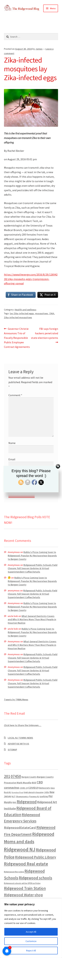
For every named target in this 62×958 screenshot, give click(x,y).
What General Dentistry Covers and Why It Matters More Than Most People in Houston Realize (32, 620)
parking (44, 796)
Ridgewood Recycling (14, 871)
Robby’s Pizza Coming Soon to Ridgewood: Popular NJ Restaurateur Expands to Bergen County (32, 556)
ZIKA (51, 313)
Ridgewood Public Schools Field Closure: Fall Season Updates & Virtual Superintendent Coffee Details (32, 568)
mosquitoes (41, 313)
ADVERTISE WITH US (18, 743)
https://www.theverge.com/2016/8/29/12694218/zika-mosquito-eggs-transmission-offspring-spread (31, 279)
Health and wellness (25, 309)
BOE (34, 782)
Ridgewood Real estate (26, 864)
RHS (14, 802)
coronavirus (11, 788)
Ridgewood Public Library (35, 857)
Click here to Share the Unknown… (23, 725)
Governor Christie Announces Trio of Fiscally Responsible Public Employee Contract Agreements (17, 338)
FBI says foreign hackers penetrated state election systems (44, 333)
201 (7, 776)
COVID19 (33, 787)
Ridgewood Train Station (25, 888)
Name (12, 443)
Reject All (31, 950)
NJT (14, 796)
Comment (15, 395)
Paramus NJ (34, 796)
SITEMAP (12, 749)
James (39, 48)
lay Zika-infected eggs (22, 313)
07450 (16, 776)
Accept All (31, 931)
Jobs (46, 792)
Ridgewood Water (19, 894)
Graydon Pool (17, 792)
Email (11, 459)
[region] (31, 928)
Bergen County (29, 776)
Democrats (44, 787)
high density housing (34, 792)
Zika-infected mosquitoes (18, 317)
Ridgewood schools (35, 877)
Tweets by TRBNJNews (16, 699)
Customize (31, 941)
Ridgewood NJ (19, 849)
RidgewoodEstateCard (20, 828)
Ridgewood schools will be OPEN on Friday (22, 883)
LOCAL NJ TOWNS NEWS (20, 737)
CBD (40, 782)
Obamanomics (22, 796)
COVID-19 (24, 788)
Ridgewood (27, 801)
